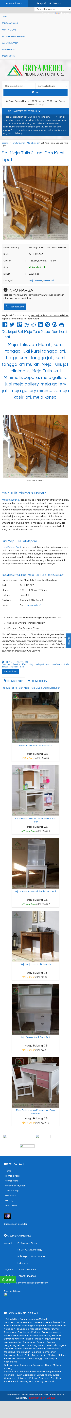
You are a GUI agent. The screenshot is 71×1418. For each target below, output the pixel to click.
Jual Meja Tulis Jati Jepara (19, 541)
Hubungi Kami (16, 307)
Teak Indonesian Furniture (41, 1398)
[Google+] (19, 326)
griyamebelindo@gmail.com (33, 1283)
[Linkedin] (40, 326)
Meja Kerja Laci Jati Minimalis (35, 964)
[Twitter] (12, 326)
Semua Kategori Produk (22, 111)
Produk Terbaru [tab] (38, 681)
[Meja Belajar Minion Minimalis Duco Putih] (35, 863)
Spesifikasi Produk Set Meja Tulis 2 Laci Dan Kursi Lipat (33, 575)
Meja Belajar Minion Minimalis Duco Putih (35, 891)
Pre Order (36, 759)
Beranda (6, 143)
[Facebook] (5, 326)
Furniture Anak (18, 143)
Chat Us (10, 1280)
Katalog (9, 1200)
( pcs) (43, 3)
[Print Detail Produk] (61, 326)
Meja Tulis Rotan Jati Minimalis (35, 745)
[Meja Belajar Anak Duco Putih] (35, 1009)
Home (5, 17)
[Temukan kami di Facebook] (19, 1138)
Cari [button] (36, 92)
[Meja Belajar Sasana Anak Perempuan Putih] (35, 790)
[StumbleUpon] (54, 326)
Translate (66, 13)
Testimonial (9, 56)
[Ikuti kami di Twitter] (52, 1138)
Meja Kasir (48, 280)
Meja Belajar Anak (11, 547)
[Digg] (26, 326)
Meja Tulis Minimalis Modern (24, 493)
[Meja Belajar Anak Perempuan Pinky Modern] (35, 1082)
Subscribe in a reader (15, 1224)
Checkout (56, 3)
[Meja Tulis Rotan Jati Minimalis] (35, 717)
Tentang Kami (10, 23)
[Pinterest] (47, 326)
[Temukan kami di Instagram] (36, 1147)
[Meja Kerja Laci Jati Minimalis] (35, 936)
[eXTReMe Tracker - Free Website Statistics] (7, 1216)
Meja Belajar (33, 143)
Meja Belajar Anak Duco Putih (35, 1037)
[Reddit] (33, 326)
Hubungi (33, 605)
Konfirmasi (8, 49)
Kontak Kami (9, 30)
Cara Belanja (10, 43)
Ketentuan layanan (13, 36)
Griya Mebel (13, 1395)
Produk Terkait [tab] (14, 681)
